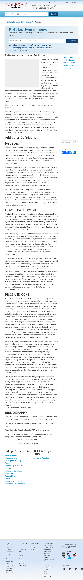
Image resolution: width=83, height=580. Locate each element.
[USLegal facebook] (64, 569)
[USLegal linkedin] (70, 569)
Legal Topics (67, 68)
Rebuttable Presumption (15, 484)
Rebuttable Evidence (13, 481)
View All (8, 554)
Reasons (8, 463)
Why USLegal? (47, 555)
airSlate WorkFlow (48, 576)
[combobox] (17, 41)
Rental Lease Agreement (44, 48)
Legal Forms (9, 568)
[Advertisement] (22, 73)
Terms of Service (48, 549)
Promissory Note (45, 45)
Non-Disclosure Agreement (18, 50)
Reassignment (11, 458)
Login (75, 2)
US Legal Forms (68, 65)
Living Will (31, 48)
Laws (7, 553)
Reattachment (11, 455)
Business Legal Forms (10, 565)
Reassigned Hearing (13, 460)
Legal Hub (46, 553)
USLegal (10, 22)
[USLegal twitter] (76, 569)
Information (21, 546)
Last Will (21, 558)
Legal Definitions (23, 22)
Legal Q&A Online (68, 63)
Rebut (7, 478)
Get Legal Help (22, 549)
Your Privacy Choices (49, 547)
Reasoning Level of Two (14, 466)
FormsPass (46, 571)
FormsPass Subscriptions (9, 571)
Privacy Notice (47, 551)
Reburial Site (10, 476)
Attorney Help (67, 57)
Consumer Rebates (41, 458)
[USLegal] (16, 3)
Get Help (46, 557)
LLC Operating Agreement (18, 48)
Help (67, 2)
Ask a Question (10, 551)
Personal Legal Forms (9, 562)
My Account (46, 561)
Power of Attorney (33, 45)
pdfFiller (46, 573)
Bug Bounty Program (49, 559)
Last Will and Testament (17, 45)
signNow (46, 575)
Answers (33, 549)
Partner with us (22, 565)
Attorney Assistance (23, 563)
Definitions (8, 549)
